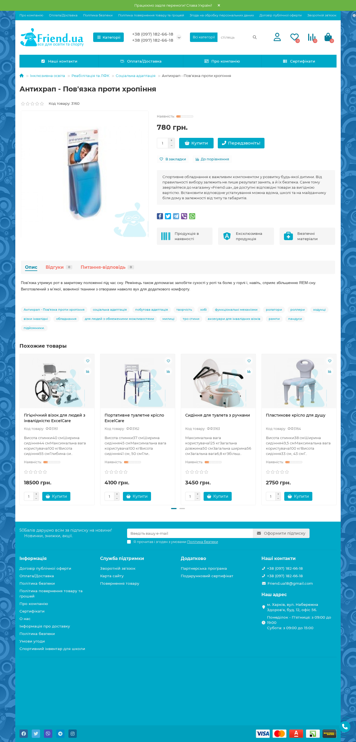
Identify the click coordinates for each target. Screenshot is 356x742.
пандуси (295, 319)
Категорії (111, 37)
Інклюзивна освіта (47, 75)
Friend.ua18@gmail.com (290, 583)
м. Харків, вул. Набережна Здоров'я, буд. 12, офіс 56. (292, 607)
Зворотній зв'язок (322, 15)
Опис (31, 267)
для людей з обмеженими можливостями (119, 319)
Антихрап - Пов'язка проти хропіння (54, 310)
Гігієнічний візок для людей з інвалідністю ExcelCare (54, 418)
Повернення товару (119, 583)
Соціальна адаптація (135, 75)
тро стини (191, 319)
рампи (274, 319)
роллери (297, 310)
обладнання (66, 319)
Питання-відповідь (106, 267)
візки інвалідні (36, 319)
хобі (203, 310)
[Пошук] (254, 37)
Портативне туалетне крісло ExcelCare (134, 418)
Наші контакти (62, 61)
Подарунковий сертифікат (207, 576)
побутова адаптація (151, 310)
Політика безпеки (98, 15)
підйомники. (34, 328)
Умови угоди (32, 641)
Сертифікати (302, 61)
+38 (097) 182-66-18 (152, 34)
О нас (25, 618)
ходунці (319, 310)
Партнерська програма (204, 568)
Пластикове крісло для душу (295, 415)
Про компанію (31, 15)
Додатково (193, 558)
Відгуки (58, 267)
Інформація (33, 558)
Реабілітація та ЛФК (90, 75)
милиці (168, 319)
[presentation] (20, 429)
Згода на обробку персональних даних (222, 15)
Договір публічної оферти (280, 15)
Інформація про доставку (44, 626)
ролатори (274, 310)
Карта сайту (112, 576)
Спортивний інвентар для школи (52, 648)
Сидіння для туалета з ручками (217, 415)
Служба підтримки (122, 558)
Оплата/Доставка (63, 15)
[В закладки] (88, 361)
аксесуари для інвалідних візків (234, 319)
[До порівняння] (88, 371)
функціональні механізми (236, 310)
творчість (184, 310)
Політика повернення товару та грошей (151, 15)
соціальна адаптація (110, 310)
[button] (174, 508)
